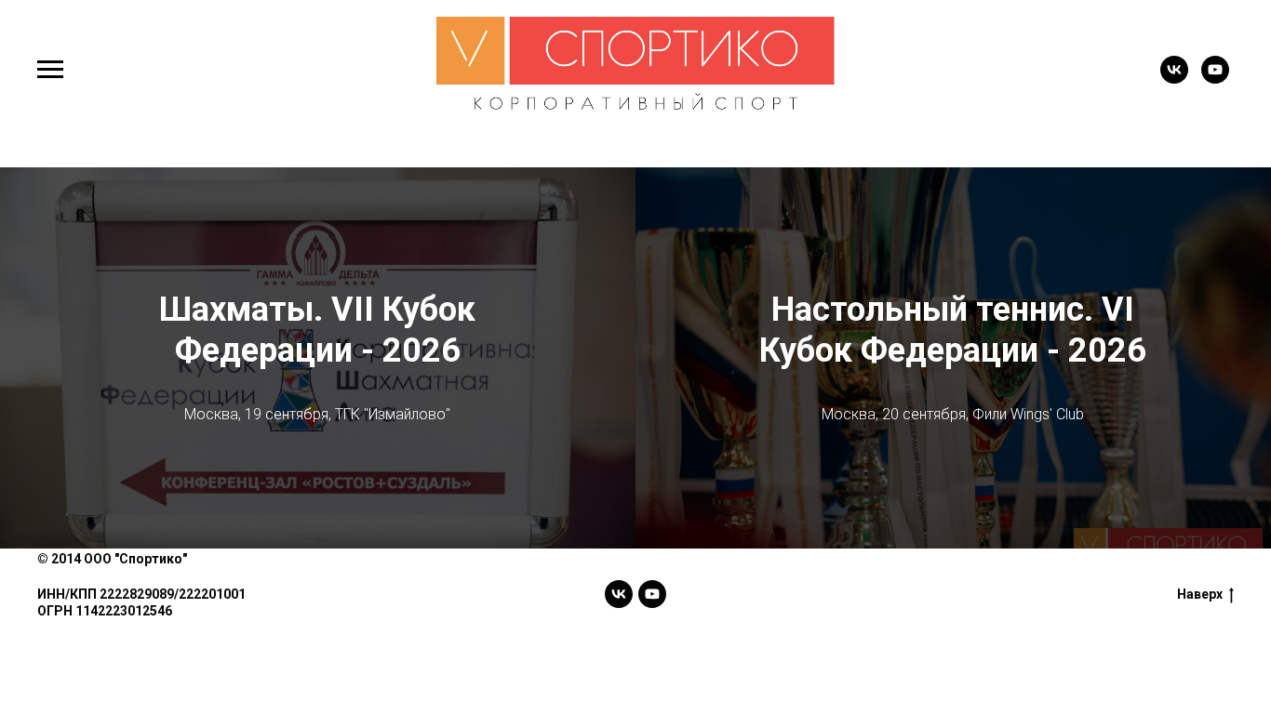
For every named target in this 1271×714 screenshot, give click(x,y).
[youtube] (1215, 78)
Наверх (1200, 594)
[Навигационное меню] (50, 69)
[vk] (1174, 78)
